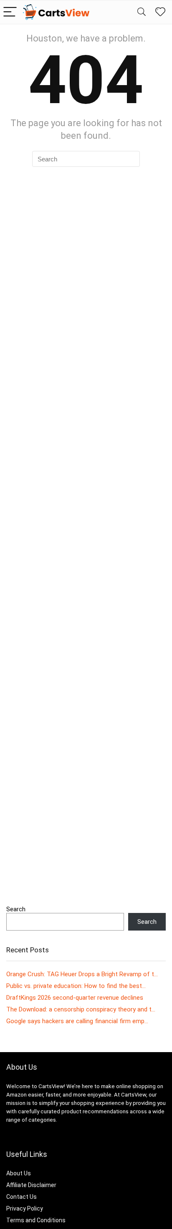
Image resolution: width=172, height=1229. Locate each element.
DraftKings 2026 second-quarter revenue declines (74, 997)
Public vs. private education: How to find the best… (76, 986)
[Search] (142, 12)
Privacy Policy (24, 1208)
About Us (18, 1173)
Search (15, 909)
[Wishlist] (160, 12)
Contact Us (21, 1196)
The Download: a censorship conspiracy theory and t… (80, 1009)
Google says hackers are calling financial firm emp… (77, 1021)
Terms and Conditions (36, 1220)
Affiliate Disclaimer (31, 1185)
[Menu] (10, 12)
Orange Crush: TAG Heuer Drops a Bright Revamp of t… (82, 974)
